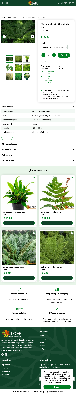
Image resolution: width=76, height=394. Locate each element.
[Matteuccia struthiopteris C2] (18, 37)
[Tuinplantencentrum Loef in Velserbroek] (33, 3)
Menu (73, 3)
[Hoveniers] (58, 2)
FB (2, 3)
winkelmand (5, 371)
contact (42, 342)
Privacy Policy (39, 391)
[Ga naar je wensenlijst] (66, 3)
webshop (42, 339)
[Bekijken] (69, 3)
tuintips (42, 349)
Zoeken (62, 3)
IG (6, 3)
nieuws (42, 345)
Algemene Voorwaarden (54, 391)
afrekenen (5, 374)
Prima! (57, 386)
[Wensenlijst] (65, 3)
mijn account (6, 364)
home (41, 335)
